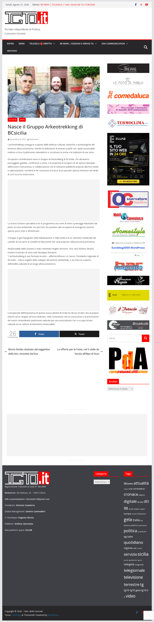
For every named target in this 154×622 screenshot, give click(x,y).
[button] (53, 44)
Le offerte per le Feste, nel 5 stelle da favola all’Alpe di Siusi (78, 351)
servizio (130, 554)
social (126, 560)
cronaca (131, 494)
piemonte (143, 525)
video (130, 596)
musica (127, 525)
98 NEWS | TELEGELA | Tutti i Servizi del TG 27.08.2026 (67, 4)
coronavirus (139, 488)
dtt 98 (131, 509)
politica (130, 530)
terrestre (131, 584)
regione (128, 548)
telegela (129, 564)
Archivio (12, 50)
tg (142, 584)
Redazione (33, 139)
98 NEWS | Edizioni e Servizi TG (77, 43)
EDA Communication (113, 43)
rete (135, 548)
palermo (134, 525)
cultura (142, 495)
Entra (10, 43)
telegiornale (134, 570)
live (141, 520)
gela (128, 519)
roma (139, 548)
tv (124, 597)
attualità (141, 483)
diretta (140, 502)
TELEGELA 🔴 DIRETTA (40, 43)
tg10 (126, 590)
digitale (130, 501)
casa (126, 489)
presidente (142, 532)
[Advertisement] (54, 200)
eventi (134, 514)
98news (128, 483)
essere (136, 509)
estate (142, 509)
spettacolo (133, 560)
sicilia (143, 554)
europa (127, 513)
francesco (141, 514)
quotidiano (133, 542)
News (22, 43)
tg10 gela (135, 590)
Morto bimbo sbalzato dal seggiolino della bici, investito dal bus (29, 351)
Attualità (12, 120)
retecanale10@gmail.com (37, 499)
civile (130, 489)
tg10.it (144, 590)
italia (136, 520)
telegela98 (139, 564)
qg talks (128, 536)
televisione (133, 577)
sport (140, 560)
